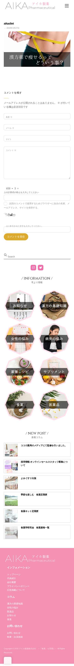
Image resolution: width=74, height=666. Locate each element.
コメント (11, 150)
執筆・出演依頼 (15, 637)
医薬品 (10, 611)
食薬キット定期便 (29, 511)
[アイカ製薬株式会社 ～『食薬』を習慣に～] (29, 5)
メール (10, 128)
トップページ (13, 574)
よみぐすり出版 (28, 478)
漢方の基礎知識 (15, 603)
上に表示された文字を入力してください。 (24, 226)
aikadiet (9, 23)
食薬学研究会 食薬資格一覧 (35, 527)
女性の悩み (12, 607)
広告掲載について (16, 590)
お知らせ (11, 615)
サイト (9, 139)
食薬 (9, 619)
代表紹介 (11, 578)
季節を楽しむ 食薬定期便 (34, 494)
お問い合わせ (13, 633)
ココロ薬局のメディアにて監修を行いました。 (44, 445)
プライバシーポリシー (18, 586)
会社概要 (11, 582)
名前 (9, 117)
